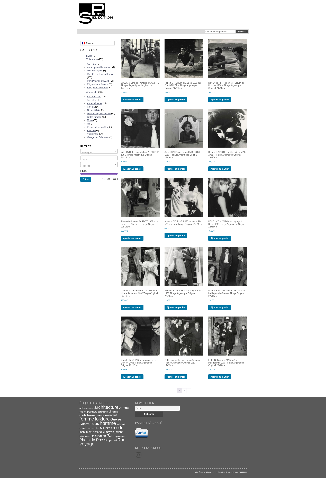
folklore (102, 419)
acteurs (83, 408)
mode (118, 427)
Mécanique (84, 436)
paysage (120, 436)
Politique (91, 130)
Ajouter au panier (132, 99)
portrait (113, 440)
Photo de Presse (93, 440)
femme (86, 419)
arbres (91, 408)
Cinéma (91, 107)
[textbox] (98, 152)
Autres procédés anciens (99, 67)
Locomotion (93, 428)
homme (108, 423)
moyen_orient (114, 432)
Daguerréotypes (95, 70)
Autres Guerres (94, 103)
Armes (124, 407)
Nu (88, 123)
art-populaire (90, 411)
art (81, 411)
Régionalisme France (97, 84)
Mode (90, 120)
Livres (89, 56)
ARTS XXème (94, 96)
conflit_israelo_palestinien (93, 415)
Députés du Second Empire (100, 74)
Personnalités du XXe (97, 127)
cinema (113, 411)
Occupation (98, 436)
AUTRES (91, 64)
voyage (86, 443)
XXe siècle (91, 92)
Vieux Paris (92, 134)
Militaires (106, 428)
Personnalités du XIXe (98, 81)
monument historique (92, 431)
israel (82, 428)
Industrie (121, 424)
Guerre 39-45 (93, 110)
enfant (112, 415)
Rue (121, 439)
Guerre (115, 419)
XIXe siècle (92, 59)
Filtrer (86, 179)
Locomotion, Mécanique (99, 113)
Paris (111, 435)
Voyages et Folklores (97, 87)
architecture (106, 407)
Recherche (242, 32)
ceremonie (103, 412)
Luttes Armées (94, 117)
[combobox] (99, 151)
